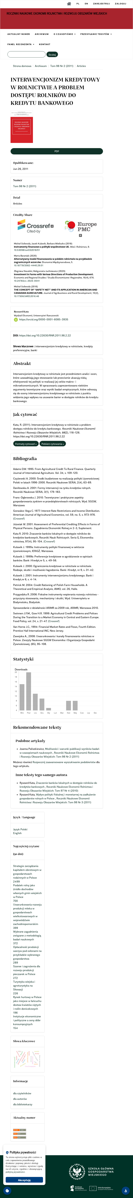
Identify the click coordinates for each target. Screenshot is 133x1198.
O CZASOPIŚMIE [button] (64, 34)
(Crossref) (19, 518)
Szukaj (52, 54)
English (17, 833)
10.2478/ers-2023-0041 (27, 280)
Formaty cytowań (25, 443)
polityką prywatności (15, 1172)
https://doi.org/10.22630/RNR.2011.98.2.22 (45, 335)
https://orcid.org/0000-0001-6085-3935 (43, 319)
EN (86, 3)
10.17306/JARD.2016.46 (26, 296)
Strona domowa (22, 66)
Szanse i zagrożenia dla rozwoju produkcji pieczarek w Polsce (26, 970)
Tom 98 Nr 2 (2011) (61, 66)
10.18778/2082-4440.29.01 (28, 265)
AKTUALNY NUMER (18, 34)
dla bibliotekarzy (22, 1104)
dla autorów (20, 1098)
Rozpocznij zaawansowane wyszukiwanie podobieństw (64, 762)
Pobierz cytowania (52, 443)
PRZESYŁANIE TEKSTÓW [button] (95, 34)
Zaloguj (120, 3)
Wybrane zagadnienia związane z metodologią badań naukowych (27, 935)
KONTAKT (45, 44)
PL (78, 3)
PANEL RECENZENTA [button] (20, 44)
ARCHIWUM (42, 34)
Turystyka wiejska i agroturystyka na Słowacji (24, 985)
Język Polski (20, 829)
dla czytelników (22, 1093)
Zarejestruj (101, 3)
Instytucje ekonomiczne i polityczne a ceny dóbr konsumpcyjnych (27, 1020)
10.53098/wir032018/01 (27, 250)
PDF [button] (56, 151)
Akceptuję (24, 1180)
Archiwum (41, 66)
